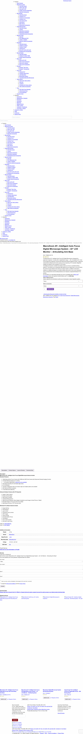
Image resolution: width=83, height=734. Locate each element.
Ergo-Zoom (22, 22)
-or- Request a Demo (11, 699)
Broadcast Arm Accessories (25, 51)
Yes (10, 544)
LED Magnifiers (22, 74)
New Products (20, 3)
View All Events (61, 713)
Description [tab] (4, 470)
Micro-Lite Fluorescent (24, 61)
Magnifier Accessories (24, 12)
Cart (70, 0)
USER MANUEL (7, 523)
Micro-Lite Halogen (23, 63)
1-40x (10, 537)
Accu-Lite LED (22, 9)
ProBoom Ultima (23, 45)
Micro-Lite (19, 58)
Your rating (2, 559)
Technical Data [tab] (29, 470)
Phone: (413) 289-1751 (32, 706)
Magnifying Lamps (21, 4)
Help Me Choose (23, 6)
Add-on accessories (47, 283)
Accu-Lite (19, 70)
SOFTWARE (7, 525)
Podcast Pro (22, 48)
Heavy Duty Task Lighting (24, 80)
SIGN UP (15, 720)
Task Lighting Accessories (25, 86)
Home (1, 242)
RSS (46, 733)
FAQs (15, 111)
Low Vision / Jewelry (21, 108)
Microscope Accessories (24, 25)
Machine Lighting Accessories (25, 41)
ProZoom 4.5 (22, 16)
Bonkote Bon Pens (23, 67)
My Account (65, 0)
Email (1, 576)
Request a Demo (37, 709)
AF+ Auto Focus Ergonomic (33, 242)
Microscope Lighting (23, 76)
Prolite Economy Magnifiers (25, 10)
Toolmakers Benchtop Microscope (26, 77)
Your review (2, 564)
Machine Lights (20, 35)
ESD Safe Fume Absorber (25, 89)
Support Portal (17, 114)
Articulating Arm (12, 539)
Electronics (19, 96)
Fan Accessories (22, 92)
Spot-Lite (21, 36)
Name (1, 571)
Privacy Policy (22, 583)
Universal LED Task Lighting (25, 85)
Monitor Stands (20, 53)
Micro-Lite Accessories (24, 64)
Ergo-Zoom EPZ (23, 20)
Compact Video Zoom (24, 73)
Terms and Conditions (11, 583)
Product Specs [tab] (12, 470)
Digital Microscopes (21, 26)
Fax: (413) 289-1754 (41, 706)
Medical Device (20, 104)
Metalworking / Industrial (22, 98)
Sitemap (42, 733)
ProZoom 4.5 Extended (24, 17)
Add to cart (50, 289)
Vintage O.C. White (18, 110)
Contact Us (16, 113)
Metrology (19, 102)
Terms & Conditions (52, 733)
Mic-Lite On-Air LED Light (25, 50)
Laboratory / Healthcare (22, 107)
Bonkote (19, 66)
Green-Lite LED (23, 7)
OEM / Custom (20, 105)
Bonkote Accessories (24, 69)
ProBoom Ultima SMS (24, 55)
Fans (18, 88)
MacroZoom (11, 534)
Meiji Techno (22, 23)
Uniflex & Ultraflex (23, 39)
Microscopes (19, 13)
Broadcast (19, 42)
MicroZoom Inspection (24, 32)
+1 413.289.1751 (11, 240)
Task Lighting (20, 79)
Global (56, 297)
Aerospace (19, 101)
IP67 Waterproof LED (23, 38)
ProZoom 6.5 (22, 19)
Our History (35, 708)
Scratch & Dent (20, 94)
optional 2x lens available (20, 482)
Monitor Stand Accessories (25, 57)
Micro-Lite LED (22, 60)
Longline (21, 83)
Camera (21, 29)
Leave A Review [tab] (21, 470)
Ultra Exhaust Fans (23, 91)
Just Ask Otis (49, 706)
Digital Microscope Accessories (26, 34)
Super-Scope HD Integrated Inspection (19, 242)
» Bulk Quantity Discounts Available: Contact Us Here (54, 294)
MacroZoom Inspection (24, 31)
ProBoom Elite (23, 47)
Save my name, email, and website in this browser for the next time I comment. (17, 581)
